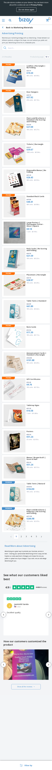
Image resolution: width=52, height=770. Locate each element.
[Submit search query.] (5, 47)
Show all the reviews (24, 687)
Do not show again (26, 10)
